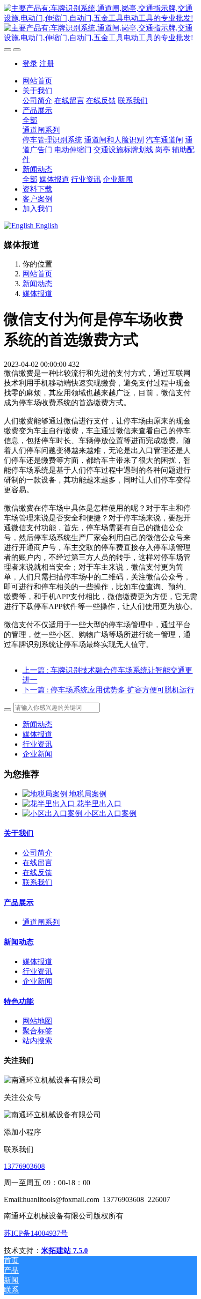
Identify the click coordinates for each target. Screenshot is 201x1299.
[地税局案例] (45, 794)
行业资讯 (37, 744)
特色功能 (19, 1001)
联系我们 (37, 882)
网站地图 (37, 1021)
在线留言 (37, 863)
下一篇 (108, 690)
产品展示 (19, 902)
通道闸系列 (41, 922)
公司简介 (37, 853)
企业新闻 (37, 754)
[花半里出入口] (49, 804)
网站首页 (37, 81)
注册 (46, 63)
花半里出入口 (99, 804)
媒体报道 (37, 293)
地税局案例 (88, 794)
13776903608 (24, 1166)
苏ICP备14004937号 (36, 1233)
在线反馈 (37, 872)
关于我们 (19, 833)
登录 (29, 63)
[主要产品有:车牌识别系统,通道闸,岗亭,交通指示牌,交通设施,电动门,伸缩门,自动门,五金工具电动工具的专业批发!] (100, 23)
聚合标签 (37, 1031)
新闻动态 (37, 284)
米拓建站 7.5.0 (64, 1250)
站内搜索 (37, 1041)
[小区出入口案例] (53, 813)
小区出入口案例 (110, 813)
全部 (29, 120)
